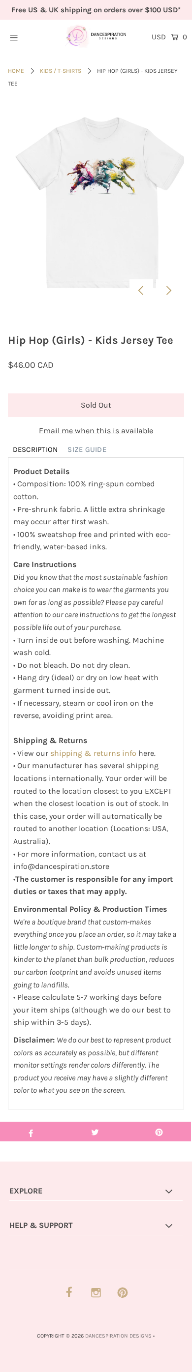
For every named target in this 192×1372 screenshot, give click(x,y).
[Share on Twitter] (95, 1131)
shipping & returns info (93, 753)
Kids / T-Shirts (60, 70)
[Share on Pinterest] (159, 1131)
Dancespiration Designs (118, 1336)
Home (16, 70)
